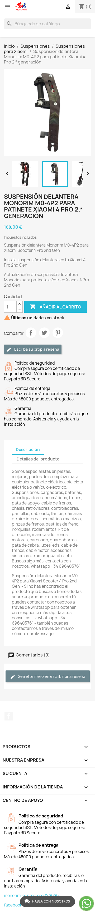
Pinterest (58, 332)
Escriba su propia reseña (36, 349)
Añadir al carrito (55, 306)
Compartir (31, 332)
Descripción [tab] (28, 449)
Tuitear (44, 332)
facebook (13, 905)
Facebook (8, 716)
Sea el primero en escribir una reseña (51, 676)
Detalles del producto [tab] (38, 459)
